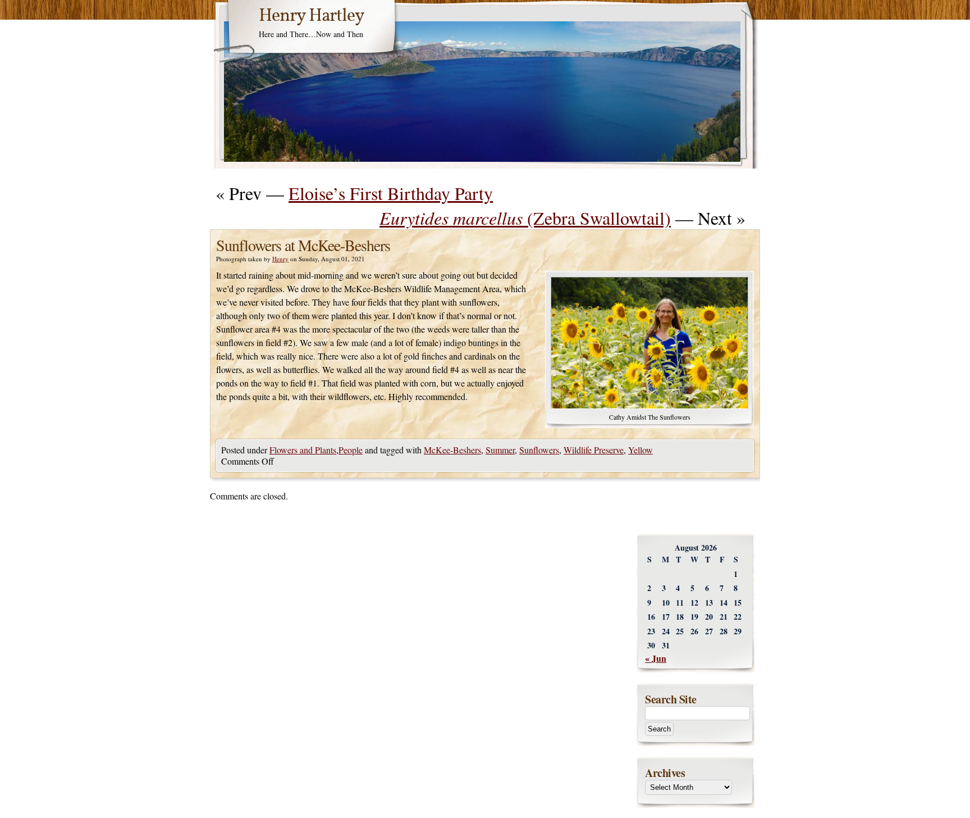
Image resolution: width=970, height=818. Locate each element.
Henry (280, 259)
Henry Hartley (311, 16)
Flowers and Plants (302, 450)
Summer (500, 450)
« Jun (655, 658)
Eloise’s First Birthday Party (391, 193)
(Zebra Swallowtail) (525, 218)
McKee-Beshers (452, 450)
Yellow (640, 450)
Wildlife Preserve (594, 450)
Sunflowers (539, 450)
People (350, 450)
